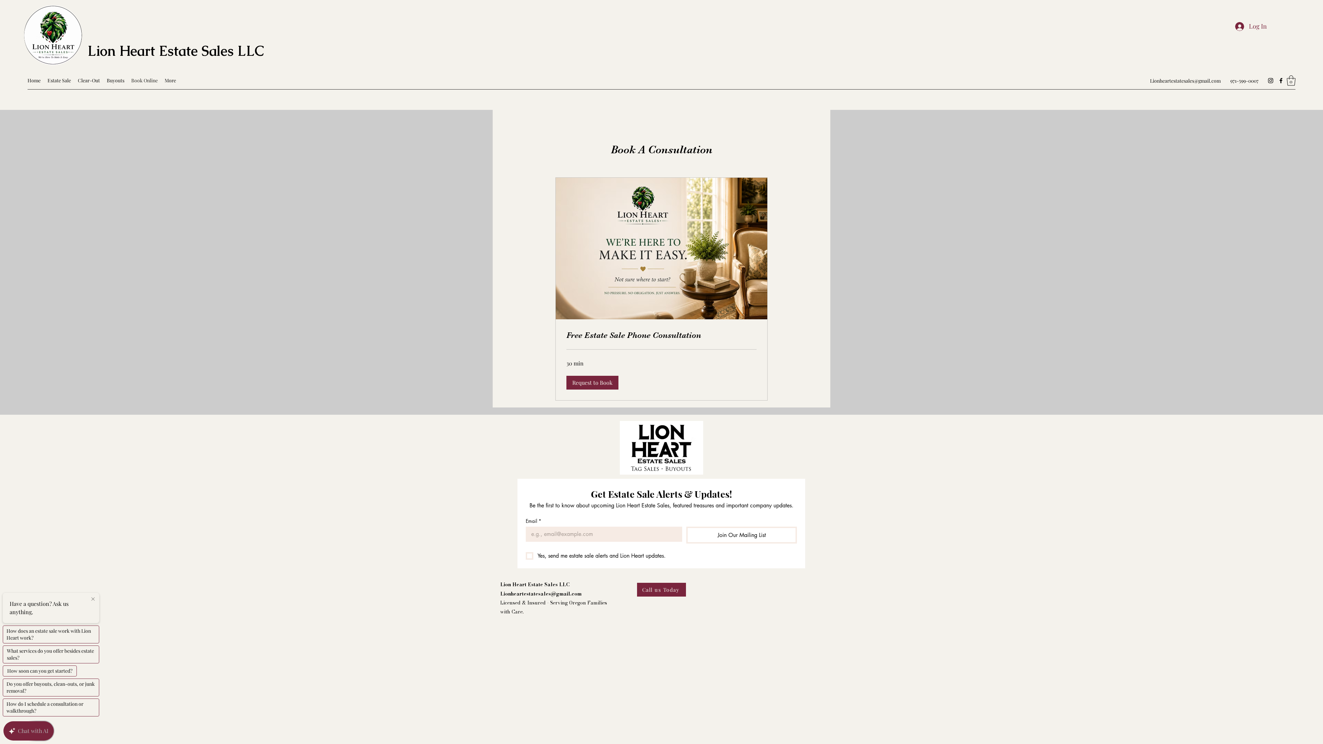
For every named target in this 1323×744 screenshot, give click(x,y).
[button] (1291, 80)
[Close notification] (93, 599)
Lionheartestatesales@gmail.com (1185, 81)
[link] (661, 335)
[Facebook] (1281, 80)
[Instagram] (1270, 80)
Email (533, 521)
